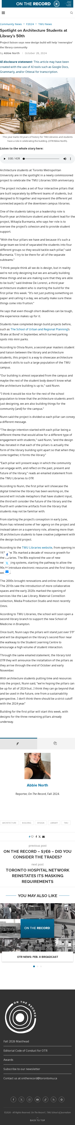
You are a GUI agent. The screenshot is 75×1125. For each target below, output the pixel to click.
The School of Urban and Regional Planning (39, 329)
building (26, 822)
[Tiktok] (45, 1099)
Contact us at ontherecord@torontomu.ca (30, 1078)
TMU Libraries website (37, 547)
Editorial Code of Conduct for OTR (25, 1051)
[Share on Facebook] (6, 554)
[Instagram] (29, 1099)
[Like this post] (32, 836)
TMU (66, 822)
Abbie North (12, 53)
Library (54, 822)
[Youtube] (37, 1099)
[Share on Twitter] (6, 563)
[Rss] (53, 1099)
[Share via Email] (6, 571)
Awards (8, 1060)
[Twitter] (21, 1099)
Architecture (9, 822)
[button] (3, 935)
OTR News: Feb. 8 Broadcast (37, 957)
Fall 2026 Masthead (16, 1041)
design (40, 822)
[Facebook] (13, 1099)
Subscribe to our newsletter (21, 1069)
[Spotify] (61, 1099)
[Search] (71, 13)
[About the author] (18, 743)
